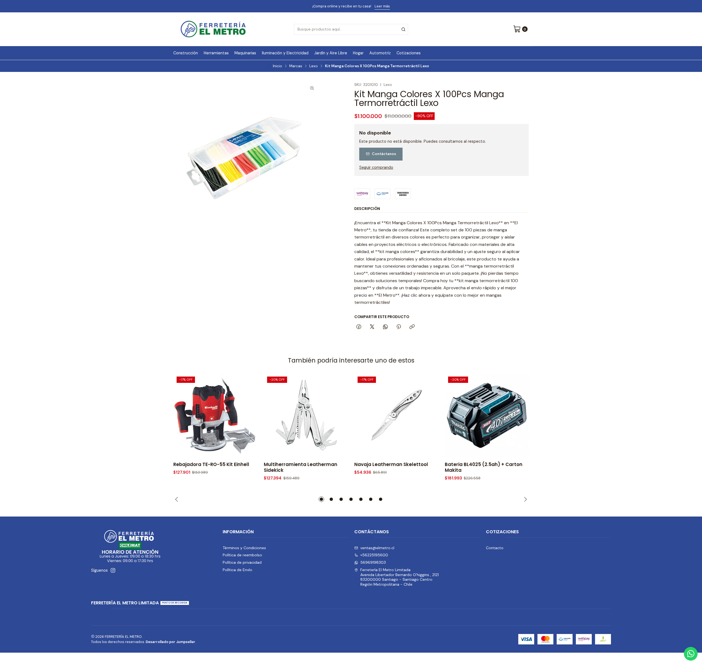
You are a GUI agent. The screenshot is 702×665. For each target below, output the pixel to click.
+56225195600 (374, 554)
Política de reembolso (242, 554)
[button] (321, 499)
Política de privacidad (242, 562)
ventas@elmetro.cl (377, 547)
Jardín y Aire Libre (330, 52)
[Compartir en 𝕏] (372, 327)
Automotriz (380, 52)
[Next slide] (524, 499)
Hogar (358, 52)
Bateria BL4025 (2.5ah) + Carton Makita (483, 467)
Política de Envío (237, 569)
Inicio (277, 66)
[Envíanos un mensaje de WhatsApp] (691, 654)
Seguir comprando (376, 167)
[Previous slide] (177, 499)
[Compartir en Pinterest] (398, 327)
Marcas (295, 66)
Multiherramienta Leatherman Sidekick (300, 467)
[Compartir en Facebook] (358, 327)
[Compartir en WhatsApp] (385, 327)
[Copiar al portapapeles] (412, 327)
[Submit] (403, 29)
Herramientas (216, 52)
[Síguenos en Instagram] (113, 570)
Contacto (494, 547)
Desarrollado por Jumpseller (170, 641)
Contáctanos (384, 153)
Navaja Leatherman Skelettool (391, 464)
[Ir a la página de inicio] (213, 29)
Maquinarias (245, 52)
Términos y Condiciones (244, 547)
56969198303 (373, 562)
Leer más (399, 6)
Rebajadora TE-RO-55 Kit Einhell (211, 464)
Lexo (313, 66)
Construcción (185, 52)
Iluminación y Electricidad (285, 52)
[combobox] (351, 29)
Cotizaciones (409, 52)
